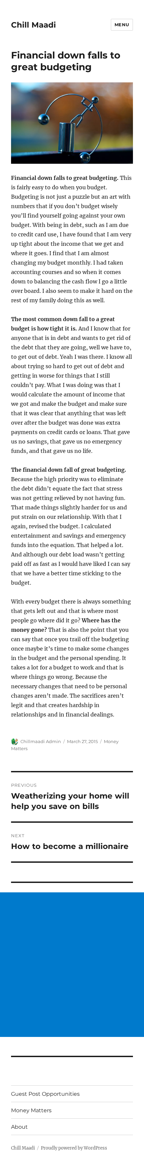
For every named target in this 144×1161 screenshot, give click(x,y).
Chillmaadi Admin (40, 741)
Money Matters (31, 1110)
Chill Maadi (33, 25)
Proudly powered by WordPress (74, 1148)
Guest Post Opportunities (45, 1094)
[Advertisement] (72, 964)
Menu (122, 24)
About (19, 1127)
